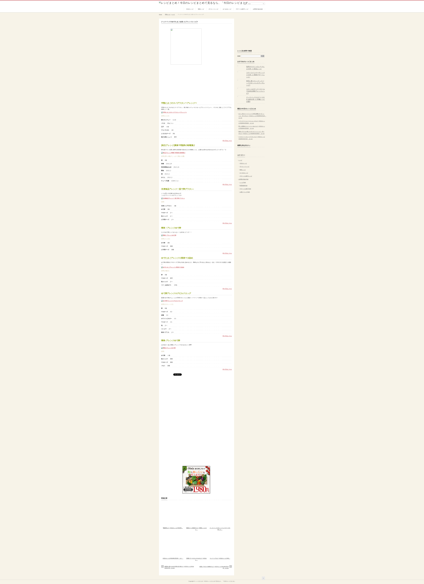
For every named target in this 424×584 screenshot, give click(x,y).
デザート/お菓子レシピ (242, 9)
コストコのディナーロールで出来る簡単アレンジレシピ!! (255, 91)
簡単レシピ (201, 9)
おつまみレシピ (227, 9)
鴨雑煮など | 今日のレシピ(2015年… (173, 528)
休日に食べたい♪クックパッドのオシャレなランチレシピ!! (255, 83)
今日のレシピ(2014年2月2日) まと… (173, 558)
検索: (238, 56)
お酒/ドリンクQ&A (245, 192)
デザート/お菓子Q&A (245, 188)
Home (160, 14)
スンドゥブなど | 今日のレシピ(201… (220, 558)
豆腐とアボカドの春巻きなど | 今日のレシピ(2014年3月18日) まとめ (214, 567)
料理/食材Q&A (243, 185)
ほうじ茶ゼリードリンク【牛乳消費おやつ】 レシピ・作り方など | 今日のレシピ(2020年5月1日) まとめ (252, 116)
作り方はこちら (227, 140)
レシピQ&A (243, 182)
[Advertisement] (196, 82)
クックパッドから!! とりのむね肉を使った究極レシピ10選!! (255, 99)
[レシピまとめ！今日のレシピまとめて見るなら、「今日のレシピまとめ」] (205, 2)
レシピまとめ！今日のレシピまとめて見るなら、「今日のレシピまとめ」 (216, 581)
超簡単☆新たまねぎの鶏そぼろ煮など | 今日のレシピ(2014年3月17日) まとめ (179, 567)
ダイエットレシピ (213, 9)
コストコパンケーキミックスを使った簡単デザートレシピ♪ (255, 75)
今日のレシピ (189, 9)
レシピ (173, 14)
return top (263, 578)
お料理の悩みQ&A (258, 9)
